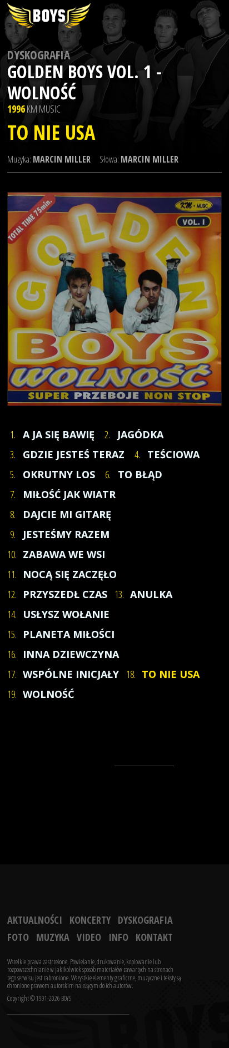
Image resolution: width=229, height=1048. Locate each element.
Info (118, 937)
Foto (18, 937)
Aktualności (34, 920)
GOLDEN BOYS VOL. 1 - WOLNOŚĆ (84, 81)
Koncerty (90, 920)
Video (89, 937)
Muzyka (52, 937)
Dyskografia (38, 55)
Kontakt (154, 937)
